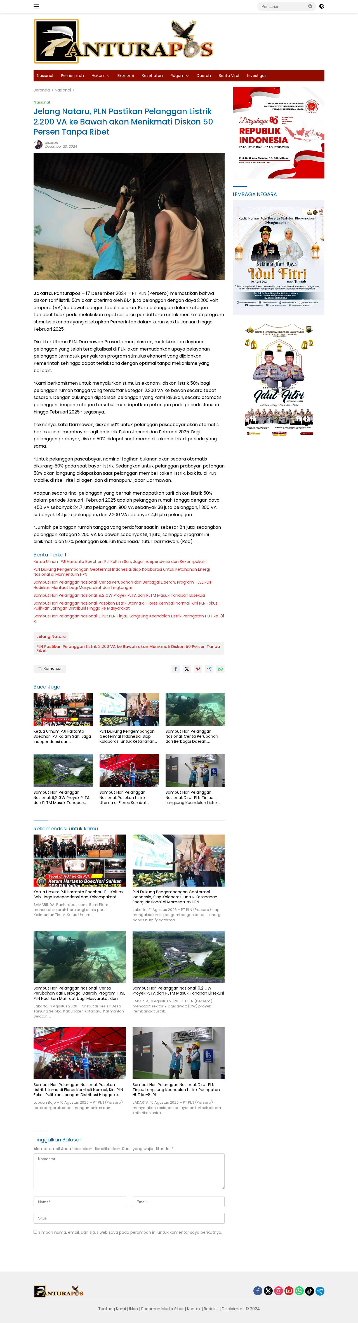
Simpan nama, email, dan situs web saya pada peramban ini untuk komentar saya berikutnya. (130, 1232)
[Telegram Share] (209, 669)
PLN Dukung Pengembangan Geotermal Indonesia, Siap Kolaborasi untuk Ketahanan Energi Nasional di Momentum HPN (122, 572)
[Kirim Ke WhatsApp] (220, 669)
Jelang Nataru (51, 636)
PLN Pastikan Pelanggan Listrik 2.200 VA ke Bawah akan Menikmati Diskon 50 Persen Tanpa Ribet (128, 648)
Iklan (133, 1309)
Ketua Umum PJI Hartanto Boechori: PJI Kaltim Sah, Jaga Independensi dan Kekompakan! (120, 561)
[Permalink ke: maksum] (38, 144)
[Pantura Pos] (124, 41)
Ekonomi (125, 75)
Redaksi (211, 1309)
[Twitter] (268, 1291)
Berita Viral (229, 75)
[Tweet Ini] (187, 669)
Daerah (204, 75)
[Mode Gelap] (321, 6)
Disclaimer (232, 1309)
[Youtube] (288, 1291)
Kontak (194, 1309)
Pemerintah (72, 75)
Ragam (178, 75)
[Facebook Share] (175, 669)
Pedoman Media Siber (162, 1309)
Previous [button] (302, 303)
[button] (310, 6)
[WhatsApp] (299, 1291)
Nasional (45, 75)
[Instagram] (278, 1291)
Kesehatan (152, 75)
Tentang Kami (112, 1309)
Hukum (98, 75)
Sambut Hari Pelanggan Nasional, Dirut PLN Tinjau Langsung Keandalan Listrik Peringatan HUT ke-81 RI (129, 619)
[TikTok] (309, 1291)
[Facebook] (257, 1291)
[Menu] (37, 6)
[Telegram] (319, 1291)
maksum (52, 142)
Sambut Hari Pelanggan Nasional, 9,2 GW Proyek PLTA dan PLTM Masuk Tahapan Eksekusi (119, 595)
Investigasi (257, 75)
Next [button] (312, 303)
